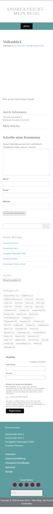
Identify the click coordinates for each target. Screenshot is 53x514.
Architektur (10, 310)
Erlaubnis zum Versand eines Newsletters (19, 384)
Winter (38, 344)
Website (6, 201)
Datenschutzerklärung (15, 459)
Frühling (39, 321)
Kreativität (21, 329)
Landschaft (39, 333)
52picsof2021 (11, 296)
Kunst (34, 329)
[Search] (46, 226)
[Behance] (32, 485)
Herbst (30, 325)
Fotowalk (25, 321)
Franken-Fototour (10, 259)
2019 (19, 303)
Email (6, 190)
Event (33, 314)
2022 (8, 307)
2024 (28, 307)
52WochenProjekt (13, 299)
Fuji (7, 325)
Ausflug (24, 310)
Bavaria (9, 314)
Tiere (45, 340)
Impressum (10, 454)
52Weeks (27, 296)
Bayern (21, 314)
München (33, 336)
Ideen (8, 329)
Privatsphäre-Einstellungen (17, 463)
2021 (40, 303)
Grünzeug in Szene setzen (14, 264)
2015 (29, 299)
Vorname (9, 374)
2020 (29, 303)
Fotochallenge (11, 318)
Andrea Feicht (38, 46)
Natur (8, 340)
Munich (20, 336)
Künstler (9, 333)
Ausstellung (38, 310)
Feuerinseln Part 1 (11, 248)
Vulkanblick (24, 120)
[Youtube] (27, 485)
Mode (8, 336)
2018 (8, 303)
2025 (39, 307)
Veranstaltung (23, 344)
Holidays (43, 325)
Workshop (9, 347)
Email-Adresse (11, 365)
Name (6, 179)
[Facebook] (21, 485)
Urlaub (8, 344)
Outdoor (20, 340)
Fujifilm (18, 325)
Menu (27, 26)
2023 (18, 307)
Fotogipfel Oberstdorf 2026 (14, 253)
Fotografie (28, 318)
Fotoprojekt (10, 321)
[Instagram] (15, 485)
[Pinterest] (38, 485)
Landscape (23, 333)
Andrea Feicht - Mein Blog (26, 11)
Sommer (33, 340)
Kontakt (9, 472)
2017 (40, 299)
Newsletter (10, 467)
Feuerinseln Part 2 (11, 243)
